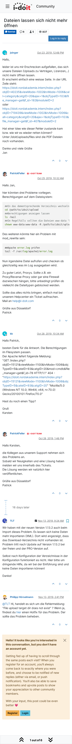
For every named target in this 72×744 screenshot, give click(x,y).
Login (25, 713)
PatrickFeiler (17, 173)
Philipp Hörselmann (21, 597)
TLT (12, 520)
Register (13, 713)
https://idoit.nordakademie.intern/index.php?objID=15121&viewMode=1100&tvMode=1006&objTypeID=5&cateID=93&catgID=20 (35, 381)
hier (18, 612)
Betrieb (11, 31)
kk (11, 333)
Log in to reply (58, 38)
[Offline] (6, 173)
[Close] (64, 640)
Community (45, 6)
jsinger (14, 52)
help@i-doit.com (23, 301)
